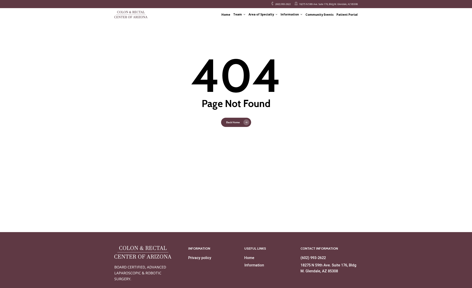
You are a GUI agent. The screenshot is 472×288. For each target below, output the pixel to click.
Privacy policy (199, 258)
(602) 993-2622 (313, 258)
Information (254, 265)
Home (249, 258)
